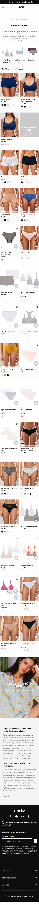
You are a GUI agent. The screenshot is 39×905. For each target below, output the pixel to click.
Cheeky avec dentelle (27, 214)
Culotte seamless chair (7, 643)
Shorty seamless (5, 214)
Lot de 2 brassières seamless (29, 526)
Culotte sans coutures (27, 603)
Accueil (11, 19)
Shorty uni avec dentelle (8, 488)
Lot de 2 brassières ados (28, 332)
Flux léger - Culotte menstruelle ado (6, 253)
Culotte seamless (26, 252)
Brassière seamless (6, 139)
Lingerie (17, 19)
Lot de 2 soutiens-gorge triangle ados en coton (8, 564)
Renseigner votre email (8, 836)
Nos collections (25, 19)
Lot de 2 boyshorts (6, 292)
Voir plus (6, 797)
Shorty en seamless (6, 177)
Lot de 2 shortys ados (7, 332)
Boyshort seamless (6, 99)
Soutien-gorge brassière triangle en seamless (28, 100)
